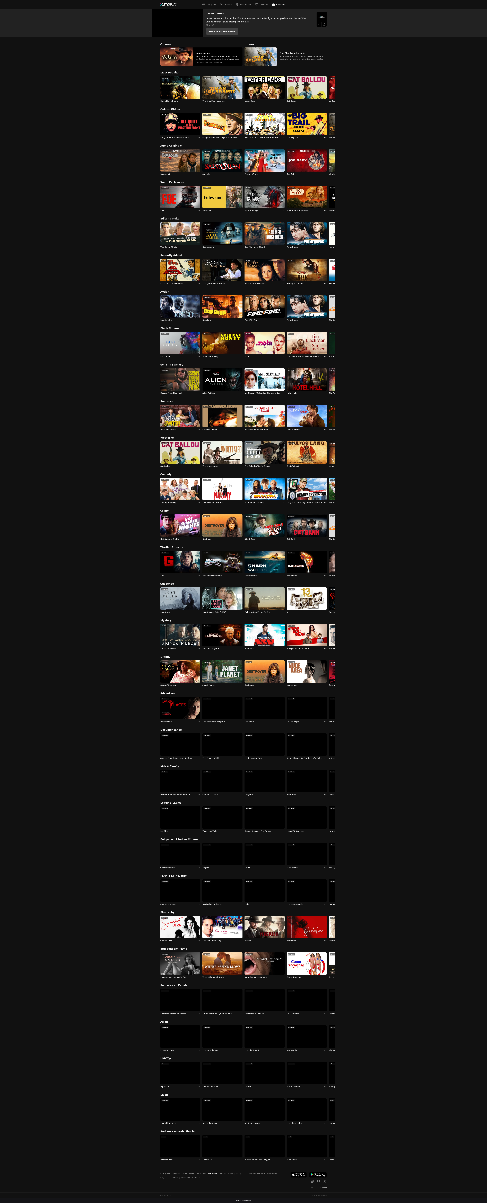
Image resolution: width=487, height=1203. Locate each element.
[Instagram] (312, 1181)
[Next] (327, 87)
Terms (223, 1173)
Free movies (245, 4)
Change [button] (323, 1187)
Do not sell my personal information (183, 1177)
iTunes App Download (299, 1175)
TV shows (263, 4)
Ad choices (272, 1173)
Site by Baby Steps (319, 1195)
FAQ (162, 1177)
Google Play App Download (318, 1175)
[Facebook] (318, 1181)
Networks (280, 4)
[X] (325, 1181)
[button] (222, 31)
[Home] (168, 4)
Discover (228, 4)
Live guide (211, 4)
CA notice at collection (254, 1173)
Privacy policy (234, 1173)
